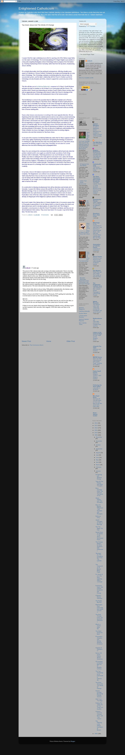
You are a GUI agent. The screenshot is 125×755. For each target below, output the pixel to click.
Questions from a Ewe (96, 214)
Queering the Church (97, 200)
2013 (96, 425)
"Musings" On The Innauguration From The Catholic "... (99, 558)
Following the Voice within (97, 385)
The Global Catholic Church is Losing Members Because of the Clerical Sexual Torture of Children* (97, 188)
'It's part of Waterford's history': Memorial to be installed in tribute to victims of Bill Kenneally (97, 131)
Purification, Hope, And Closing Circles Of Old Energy (99, 589)
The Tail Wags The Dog (99, 528)
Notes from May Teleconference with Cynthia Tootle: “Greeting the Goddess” (97, 361)
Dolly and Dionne (97, 144)
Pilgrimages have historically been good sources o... (99, 608)
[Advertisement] (48, 326)
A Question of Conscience (96, 249)
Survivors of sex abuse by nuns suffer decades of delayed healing (97, 261)
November (99, 441)
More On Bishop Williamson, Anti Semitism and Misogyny (99, 509)
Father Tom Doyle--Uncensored (83, 182)
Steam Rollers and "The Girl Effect (99, 500)
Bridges (95, 216)
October (98, 445)
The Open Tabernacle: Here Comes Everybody (96, 179)
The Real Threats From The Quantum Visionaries (99, 618)
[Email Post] (51, 215)
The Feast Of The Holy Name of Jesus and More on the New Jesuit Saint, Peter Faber (97, 402)
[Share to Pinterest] (62, 215)
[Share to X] (58, 215)
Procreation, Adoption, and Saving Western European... (99, 641)
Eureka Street (83, 313)
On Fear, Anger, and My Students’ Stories (97, 338)
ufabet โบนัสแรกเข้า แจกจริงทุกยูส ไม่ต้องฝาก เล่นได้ (97, 205)
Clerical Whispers (96, 124)
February (98, 467)
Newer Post (26, 341)
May (97, 460)
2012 (96, 428)
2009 (96, 435)
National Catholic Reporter (84, 320)
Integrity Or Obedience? (99, 649)
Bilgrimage (96, 222)
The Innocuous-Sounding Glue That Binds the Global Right (97, 155)
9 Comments (45, 215)
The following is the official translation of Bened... (99, 725)
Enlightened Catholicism (36, 8)
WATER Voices (97, 357)
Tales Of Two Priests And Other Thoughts (99, 484)
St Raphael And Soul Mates (84, 164)
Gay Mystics (97, 270)
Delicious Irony (98, 516)
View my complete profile (86, 77)
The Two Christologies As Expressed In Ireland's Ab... (99, 676)
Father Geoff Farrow (97, 372)
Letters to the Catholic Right (97, 333)
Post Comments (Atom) (36, 345)
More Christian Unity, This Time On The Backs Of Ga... (99, 492)
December (99, 437)
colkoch (89, 61)
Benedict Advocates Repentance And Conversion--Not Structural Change (84, 281)
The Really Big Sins (99, 601)
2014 (96, 423)
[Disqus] (48, 240)
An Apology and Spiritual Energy (99, 477)
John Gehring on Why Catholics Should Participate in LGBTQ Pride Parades (97, 291)
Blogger (73, 741)
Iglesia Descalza (96, 302)
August (98, 452)
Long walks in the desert (96, 388)
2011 (96, 430)
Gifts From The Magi (99, 699)
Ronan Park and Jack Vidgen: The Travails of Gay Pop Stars (97, 274)
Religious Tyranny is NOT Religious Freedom (97, 376)
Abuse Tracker (97, 256)
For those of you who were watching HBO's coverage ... (99, 579)
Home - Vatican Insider (95, 414)
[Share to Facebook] (60, 215)
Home (48, 341)
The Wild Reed (97, 142)
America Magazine (82, 308)
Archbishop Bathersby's (43, 86)
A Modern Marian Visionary (99, 597)
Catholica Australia (84, 311)
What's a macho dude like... (98, 626)
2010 (96, 432)
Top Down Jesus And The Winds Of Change (99, 685)
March (98, 464)
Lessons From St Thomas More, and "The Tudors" (99, 715)
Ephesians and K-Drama (97, 350)
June (97, 457)
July (97, 455)
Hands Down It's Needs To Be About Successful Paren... (99, 536)
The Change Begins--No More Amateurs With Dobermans (99, 546)
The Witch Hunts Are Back (99, 632)
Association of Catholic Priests (96, 246)
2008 (96, 733)
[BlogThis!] (57, 215)
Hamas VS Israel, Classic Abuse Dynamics (99, 656)
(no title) (87, 201)
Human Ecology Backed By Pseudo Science (99, 693)
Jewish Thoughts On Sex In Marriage (99, 522)
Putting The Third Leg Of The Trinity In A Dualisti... (99, 706)
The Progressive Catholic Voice (97, 284)
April (97, 462)
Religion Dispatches (96, 151)
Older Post (71, 341)
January (98, 471)
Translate (92, 26)
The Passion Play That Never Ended (97, 168)
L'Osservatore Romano (83, 316)
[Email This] (55, 215)
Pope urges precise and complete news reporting (97, 324)
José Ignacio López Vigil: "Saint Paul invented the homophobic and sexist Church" (97, 308)
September (99, 449)
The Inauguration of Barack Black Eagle (99, 568)
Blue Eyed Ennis (96, 396)
